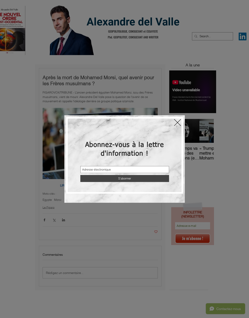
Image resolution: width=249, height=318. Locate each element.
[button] (177, 122)
